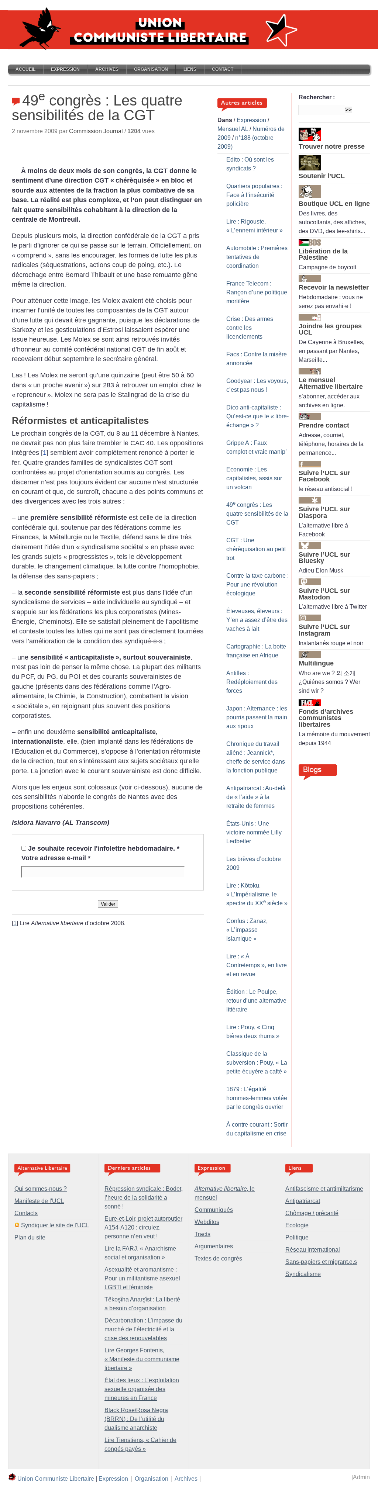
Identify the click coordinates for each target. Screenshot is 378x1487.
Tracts (202, 1234)
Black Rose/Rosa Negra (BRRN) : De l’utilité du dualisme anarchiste (136, 1419)
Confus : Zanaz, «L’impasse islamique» (247, 930)
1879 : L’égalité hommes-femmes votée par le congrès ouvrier (256, 1098)
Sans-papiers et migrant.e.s (321, 1262)
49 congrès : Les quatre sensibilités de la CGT (257, 514)
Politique (297, 1237)
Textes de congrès (218, 1258)
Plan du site (29, 1237)
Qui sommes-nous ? (40, 1189)
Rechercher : (317, 97)
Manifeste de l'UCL (39, 1201)
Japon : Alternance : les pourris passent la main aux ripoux (256, 717)
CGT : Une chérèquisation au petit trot (256, 549)
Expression (65, 69)
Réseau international (312, 1249)
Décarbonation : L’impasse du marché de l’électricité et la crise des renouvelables (143, 1329)
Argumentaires (214, 1246)
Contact (222, 69)
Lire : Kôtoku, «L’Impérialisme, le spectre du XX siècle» (257, 894)
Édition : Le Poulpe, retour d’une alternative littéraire (256, 1001)
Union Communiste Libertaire (55, 1479)
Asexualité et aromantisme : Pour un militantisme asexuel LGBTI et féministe (142, 1278)
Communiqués (214, 1210)
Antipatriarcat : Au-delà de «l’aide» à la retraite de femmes (256, 797)
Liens (189, 69)
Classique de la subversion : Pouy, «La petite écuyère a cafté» (256, 1063)
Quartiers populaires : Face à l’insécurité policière (254, 195)
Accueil (25, 69)
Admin (361, 1477)
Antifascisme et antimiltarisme (324, 1189)
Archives (106, 69)
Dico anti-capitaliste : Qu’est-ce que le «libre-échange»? (257, 416)
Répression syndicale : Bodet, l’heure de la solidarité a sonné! (143, 1198)
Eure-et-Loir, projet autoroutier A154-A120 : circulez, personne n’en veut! (143, 1227)
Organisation (151, 69)
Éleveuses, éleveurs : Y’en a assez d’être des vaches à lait (257, 620)
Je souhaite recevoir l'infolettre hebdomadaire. (103, 848)
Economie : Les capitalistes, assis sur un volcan (254, 478)
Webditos (207, 1222)
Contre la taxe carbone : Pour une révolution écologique (257, 584)
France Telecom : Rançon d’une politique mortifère (256, 292)
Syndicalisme (303, 1274)
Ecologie (297, 1225)
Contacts (26, 1213)
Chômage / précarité (312, 1213)
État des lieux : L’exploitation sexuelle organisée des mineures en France (141, 1389)
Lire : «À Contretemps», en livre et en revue (256, 965)
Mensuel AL (232, 129)
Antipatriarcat (302, 1201)
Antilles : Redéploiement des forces (252, 682)
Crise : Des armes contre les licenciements (249, 328)
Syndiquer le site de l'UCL (55, 1225)
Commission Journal (96, 131)
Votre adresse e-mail (55, 858)
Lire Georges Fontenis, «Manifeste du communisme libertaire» (141, 1359)
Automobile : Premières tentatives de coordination (257, 257)
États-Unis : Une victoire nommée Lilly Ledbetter (254, 832)
